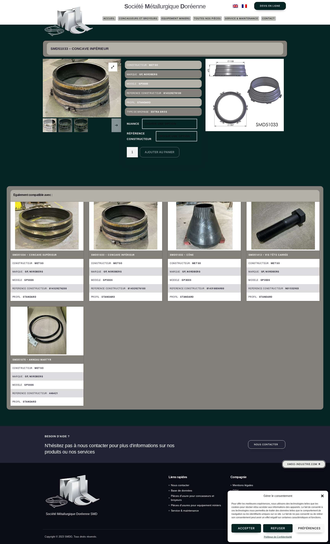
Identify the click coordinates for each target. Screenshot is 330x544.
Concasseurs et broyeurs (138, 18)
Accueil (109, 18)
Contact (268, 18)
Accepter (246, 528)
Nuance (133, 123)
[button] (322, 496)
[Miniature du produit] (112, 67)
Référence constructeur (139, 136)
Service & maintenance (241, 18)
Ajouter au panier (159, 152)
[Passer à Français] (244, 6)
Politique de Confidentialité (278, 537)
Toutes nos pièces (207, 18)
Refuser (278, 528)
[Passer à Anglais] (235, 6)
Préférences (309, 528)
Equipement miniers (176, 18)
